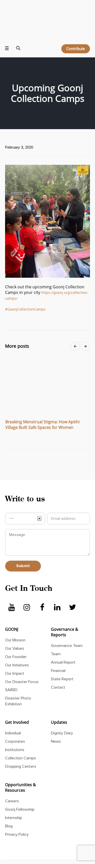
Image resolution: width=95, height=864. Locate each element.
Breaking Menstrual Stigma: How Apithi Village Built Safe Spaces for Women (42, 410)
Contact (58, 673)
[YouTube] (11, 593)
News (56, 727)
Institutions (14, 735)
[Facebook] (42, 593)
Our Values (14, 634)
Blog (9, 812)
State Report (62, 665)
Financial (58, 656)
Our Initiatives (17, 651)
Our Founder (16, 642)
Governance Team (67, 631)
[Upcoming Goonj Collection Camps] (47, 206)
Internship (13, 803)
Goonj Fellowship (19, 795)
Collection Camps (20, 744)
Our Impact (14, 659)
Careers (12, 787)
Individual (13, 719)
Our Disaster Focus (22, 667)
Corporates (15, 727)
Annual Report (63, 648)
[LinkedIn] (57, 593)
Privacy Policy (17, 820)
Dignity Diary (62, 719)
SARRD (11, 676)
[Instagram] (26, 593)
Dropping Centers (20, 752)
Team (56, 640)
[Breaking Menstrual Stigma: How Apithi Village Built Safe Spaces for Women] (47, 370)
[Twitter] (72, 593)
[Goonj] (47, 15)
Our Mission (15, 626)
